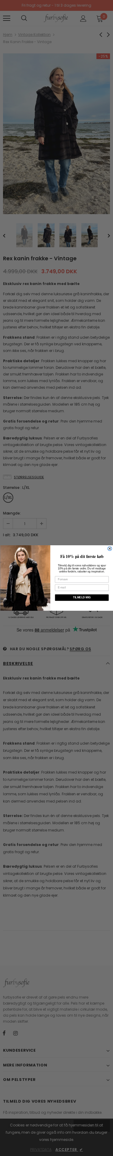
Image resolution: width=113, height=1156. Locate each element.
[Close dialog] (110, 548)
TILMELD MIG (82, 597)
